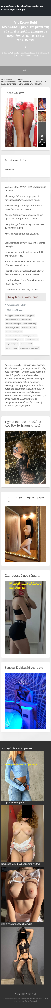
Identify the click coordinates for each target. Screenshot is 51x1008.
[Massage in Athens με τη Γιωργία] (22, 775)
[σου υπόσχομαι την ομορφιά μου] (25, 534)
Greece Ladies (29, 53)
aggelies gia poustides (16, 316)
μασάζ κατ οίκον (32, 340)
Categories (20, 993)
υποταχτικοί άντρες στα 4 (29, 348)
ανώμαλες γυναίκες (29, 328)
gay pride (30, 316)
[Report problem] (24, 70)
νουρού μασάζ (26, 344)
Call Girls (7, 53)
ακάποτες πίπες (29, 324)
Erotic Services (17, 53)
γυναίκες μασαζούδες (14, 332)
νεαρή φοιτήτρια (12, 344)
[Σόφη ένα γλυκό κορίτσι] (22, 833)
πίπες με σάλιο (11, 348)
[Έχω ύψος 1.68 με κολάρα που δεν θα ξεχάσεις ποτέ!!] (25, 457)
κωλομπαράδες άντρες (14, 340)
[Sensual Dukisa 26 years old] (25, 700)
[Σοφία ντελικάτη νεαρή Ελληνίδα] (22, 955)
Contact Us (31, 993)
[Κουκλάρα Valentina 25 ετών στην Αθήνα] (22, 894)
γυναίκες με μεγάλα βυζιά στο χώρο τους (21, 336)
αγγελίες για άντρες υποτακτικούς (18, 320)
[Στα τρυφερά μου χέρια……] (25, 617)
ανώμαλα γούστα (12, 328)
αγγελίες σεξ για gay (13, 324)
